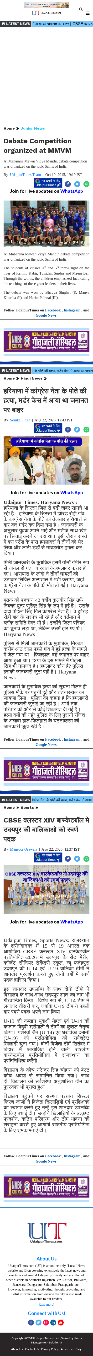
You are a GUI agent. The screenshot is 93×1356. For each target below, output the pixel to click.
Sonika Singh (20, 420)
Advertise (67, 1349)
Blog (78, 1349)
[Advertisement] (46, 77)
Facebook (53, 310)
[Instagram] (46, 1322)
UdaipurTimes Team (25, 175)
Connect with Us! (46, 1313)
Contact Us (32, 1349)
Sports (27, 807)
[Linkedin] (53, 1322)
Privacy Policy (50, 1349)
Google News (46, 315)
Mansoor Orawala (23, 849)
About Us (46, 1258)
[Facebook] (31, 1322)
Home (9, 128)
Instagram (72, 310)
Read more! (46, 1304)
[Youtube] (61, 1322)
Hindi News (31, 378)
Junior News (33, 128)
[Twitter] (38, 1322)
